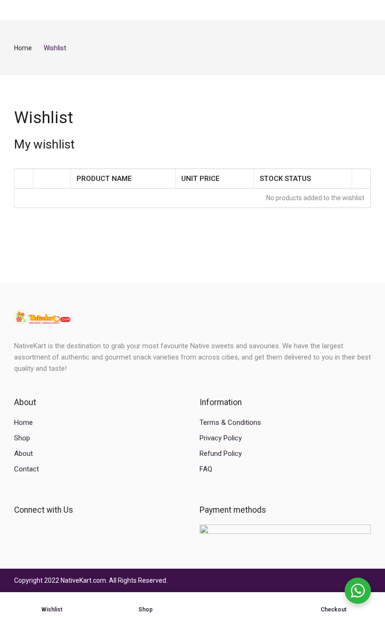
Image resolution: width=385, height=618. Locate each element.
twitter (35, 530)
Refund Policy (221, 453)
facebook (19, 530)
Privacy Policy (221, 438)
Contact (26, 469)
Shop (22, 438)
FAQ (206, 469)
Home (23, 422)
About (23, 453)
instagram (51, 530)
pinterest (67, 530)
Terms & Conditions (230, 422)
